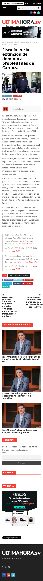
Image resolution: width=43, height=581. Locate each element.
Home (4, 42)
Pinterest (28, 283)
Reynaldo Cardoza (21, 275)
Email (4, 453)
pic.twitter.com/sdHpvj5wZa (24, 243)
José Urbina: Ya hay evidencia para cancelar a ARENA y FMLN (19, 431)
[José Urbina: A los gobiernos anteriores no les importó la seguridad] (21, 379)
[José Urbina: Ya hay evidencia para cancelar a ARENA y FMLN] (21, 415)
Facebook (8, 280)
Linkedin (8, 283)
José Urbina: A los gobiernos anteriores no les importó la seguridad (16, 396)
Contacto (6, 567)
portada (17, 95)
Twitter (19, 280)
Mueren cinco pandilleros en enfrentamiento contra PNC (33, 302)
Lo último (10, 42)
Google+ (29, 280)
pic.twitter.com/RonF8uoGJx (25, 261)
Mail (7, 286)
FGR (10, 275)
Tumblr (18, 283)
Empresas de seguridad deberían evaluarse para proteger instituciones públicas (9, 307)
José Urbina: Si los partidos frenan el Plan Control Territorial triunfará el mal (21, 359)
